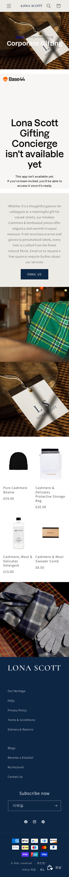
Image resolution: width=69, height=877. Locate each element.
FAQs (11, 701)
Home (20, 36)
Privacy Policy (17, 710)
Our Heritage (16, 691)
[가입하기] (56, 806)
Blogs (11, 748)
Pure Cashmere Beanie (15, 490)
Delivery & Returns (20, 729)
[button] (9, 6)
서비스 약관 (29, 869)
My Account (16, 767)
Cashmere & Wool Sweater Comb (49, 559)
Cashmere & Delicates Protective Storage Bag (50, 494)
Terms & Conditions (21, 720)
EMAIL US (34, 274)
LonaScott (26, 863)
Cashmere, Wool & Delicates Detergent (17, 561)
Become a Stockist (20, 758)
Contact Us (15, 777)
